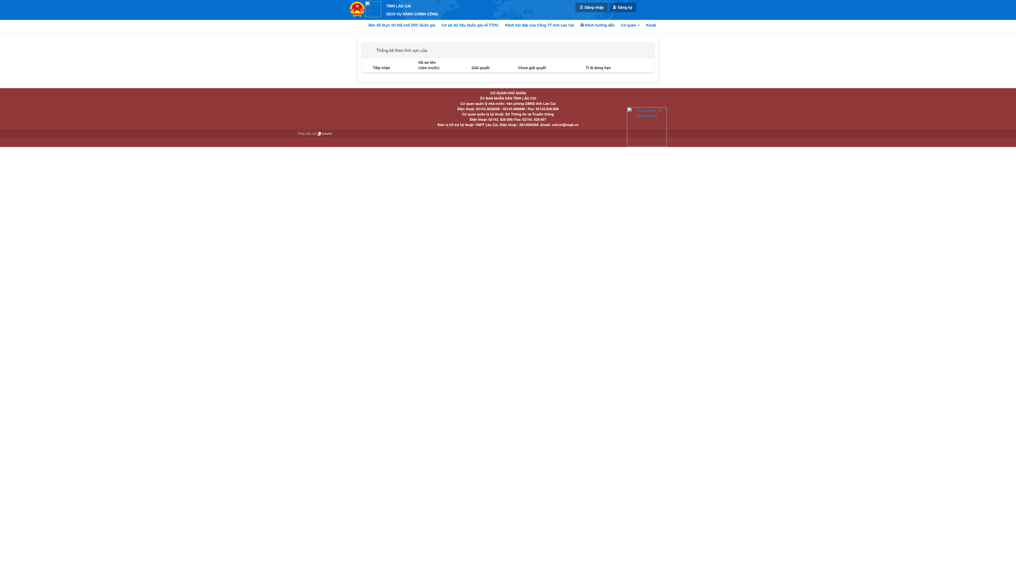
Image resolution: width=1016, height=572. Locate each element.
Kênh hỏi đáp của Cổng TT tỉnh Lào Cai (539, 25)
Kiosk (651, 25)
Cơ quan (629, 25)
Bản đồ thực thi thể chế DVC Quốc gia (402, 25)
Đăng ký (624, 7)
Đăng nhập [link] (594, 7)
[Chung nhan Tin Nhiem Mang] (647, 126)
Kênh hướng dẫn (599, 25)
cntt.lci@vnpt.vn (565, 124)
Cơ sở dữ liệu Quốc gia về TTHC (470, 25)
